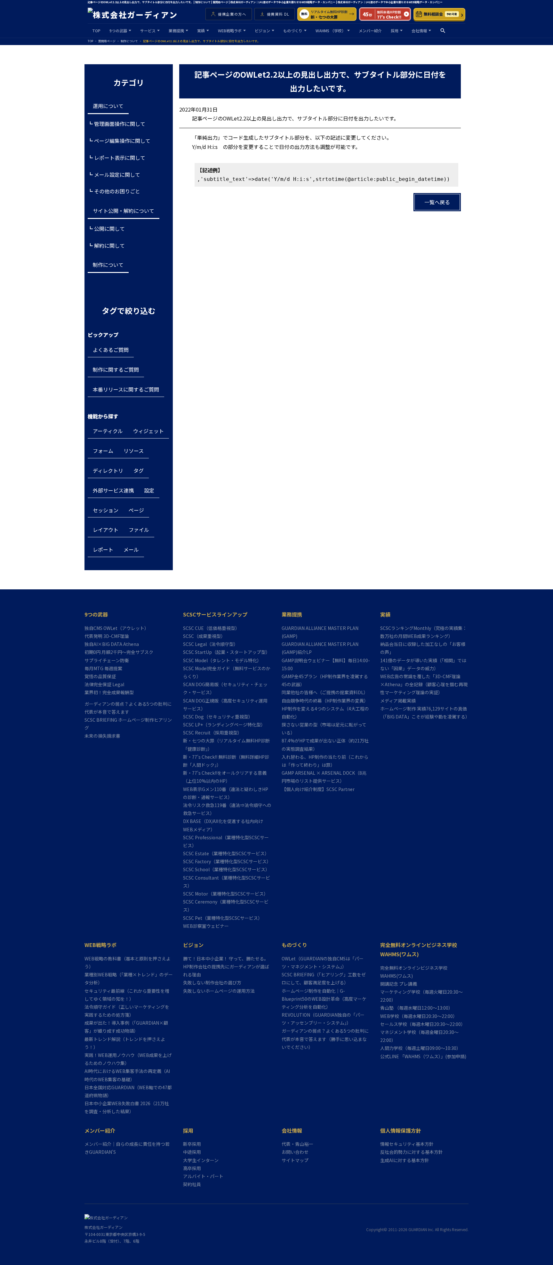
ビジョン (262, 30)
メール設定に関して (117, 174)
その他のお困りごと (117, 191)
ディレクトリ (108, 470)
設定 (149, 490)
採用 (394, 30)
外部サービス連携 (113, 490)
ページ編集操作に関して (122, 140)
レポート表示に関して (119, 157)
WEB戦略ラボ (230, 30)
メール (131, 549)
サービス (148, 30)
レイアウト (105, 529)
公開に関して (109, 228)
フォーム (103, 450)
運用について (108, 106)
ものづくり (292, 30)
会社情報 (419, 30)
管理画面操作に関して (119, 124)
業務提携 (176, 30)
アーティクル (108, 431)
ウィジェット (148, 431)
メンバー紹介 (370, 30)
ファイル (139, 529)
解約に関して (109, 245)
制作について (108, 264)
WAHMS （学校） (331, 30)
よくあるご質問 (111, 349)
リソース (134, 450)
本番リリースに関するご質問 (126, 389)
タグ (138, 470)
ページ (136, 510)
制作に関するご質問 (116, 369)
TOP (96, 30)
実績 (201, 30)
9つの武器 (118, 30)
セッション (105, 510)
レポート (103, 549)
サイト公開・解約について (123, 210)
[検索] (443, 31)
